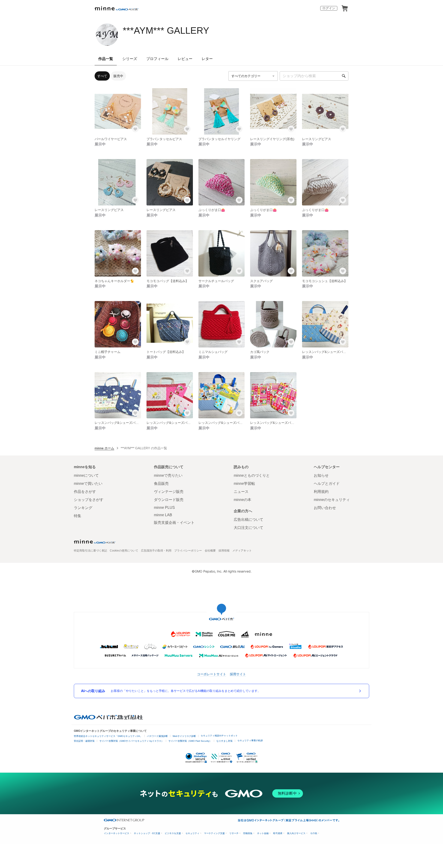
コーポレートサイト (211, 674)
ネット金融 (263, 833)
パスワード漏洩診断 (157, 736)
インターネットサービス (116, 833)
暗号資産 (277, 833)
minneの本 (242, 500)
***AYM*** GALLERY (166, 30)
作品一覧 (105, 59)
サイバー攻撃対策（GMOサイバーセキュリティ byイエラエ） (131, 741)
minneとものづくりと (252, 475)
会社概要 (210, 550)
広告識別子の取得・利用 (156, 550)
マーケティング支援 (214, 833)
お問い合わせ (325, 508)
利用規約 (321, 492)
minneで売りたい (168, 475)
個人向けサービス (296, 833)
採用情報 (224, 550)
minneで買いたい (88, 483)
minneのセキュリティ (332, 500)
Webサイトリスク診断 (184, 736)
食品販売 (161, 483)
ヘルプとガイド (327, 483)
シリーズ (129, 59)
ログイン (328, 8)
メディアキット (242, 550)
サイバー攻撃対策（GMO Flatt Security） (190, 741)
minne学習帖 (244, 483)
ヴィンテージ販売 (168, 492)
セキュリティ (192, 833)
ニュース (241, 492)
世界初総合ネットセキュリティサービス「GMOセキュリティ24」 (108, 736)
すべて (102, 76)
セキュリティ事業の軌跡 (250, 740)
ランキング (83, 508)
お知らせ (321, 475)
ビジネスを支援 (173, 833)
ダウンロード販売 (168, 500)
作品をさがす (85, 492)
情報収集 (247, 833)
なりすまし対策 (224, 741)
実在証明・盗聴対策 (84, 741)
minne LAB (163, 515)
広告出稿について (248, 519)
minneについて (86, 475)
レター (207, 59)
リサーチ (234, 833)
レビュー (185, 59)
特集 (77, 516)
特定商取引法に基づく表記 (90, 550)
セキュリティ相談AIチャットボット (219, 735)
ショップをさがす (88, 500)
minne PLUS (164, 507)
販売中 (118, 76)
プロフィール (157, 59)
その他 (313, 833)
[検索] (343, 76)
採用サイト (238, 674)
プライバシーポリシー (188, 550)
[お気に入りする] (135, 129)
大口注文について (248, 528)
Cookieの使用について (124, 550)
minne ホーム (104, 448)
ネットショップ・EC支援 (147, 833)
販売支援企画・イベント (174, 522)
